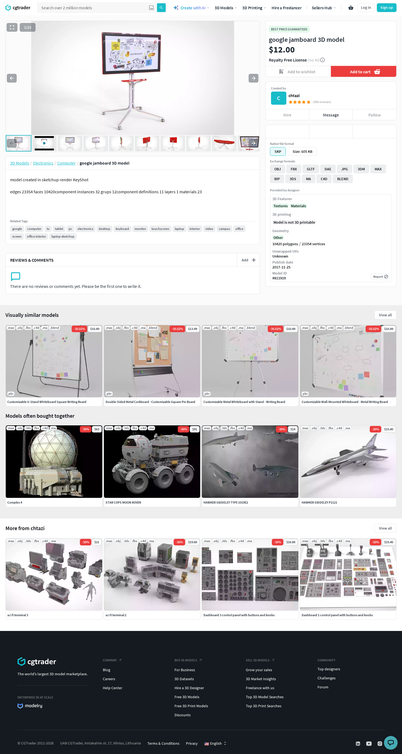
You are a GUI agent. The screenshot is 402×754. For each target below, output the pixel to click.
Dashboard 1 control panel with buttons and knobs (337, 615)
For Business (184, 669)
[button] (151, 7)
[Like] (287, 131)
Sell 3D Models (258, 660)
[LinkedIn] (358, 743)
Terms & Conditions (163, 743)
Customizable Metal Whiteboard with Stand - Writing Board (244, 402)
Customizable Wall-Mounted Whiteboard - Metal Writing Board (345, 402)
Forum (322, 687)
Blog (106, 669)
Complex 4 (14, 502)
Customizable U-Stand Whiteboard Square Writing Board (46, 402)
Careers (109, 678)
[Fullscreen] (12, 27)
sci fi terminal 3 (17, 615)
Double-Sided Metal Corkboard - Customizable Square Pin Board (150, 402)
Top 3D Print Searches (263, 705)
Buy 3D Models (185, 660)
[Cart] (350, 7)
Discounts (182, 714)
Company (110, 660)
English (213, 743)
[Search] (161, 7)
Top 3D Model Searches (265, 696)
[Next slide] (253, 78)
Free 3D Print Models (191, 705)
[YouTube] (369, 743)
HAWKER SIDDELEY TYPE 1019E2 (225, 502)
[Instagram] (380, 744)
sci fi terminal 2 (116, 615)
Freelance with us (260, 687)
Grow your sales (259, 669)
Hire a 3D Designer (189, 687)
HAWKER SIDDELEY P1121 (319, 502)
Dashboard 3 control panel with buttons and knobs (239, 615)
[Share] (374, 131)
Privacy (192, 743)
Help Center (112, 687)
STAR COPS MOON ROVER (123, 502)
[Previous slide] (12, 78)
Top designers (328, 669)
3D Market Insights (261, 678)
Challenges (326, 678)
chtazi (294, 95)
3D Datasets (184, 678)
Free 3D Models (186, 696)
